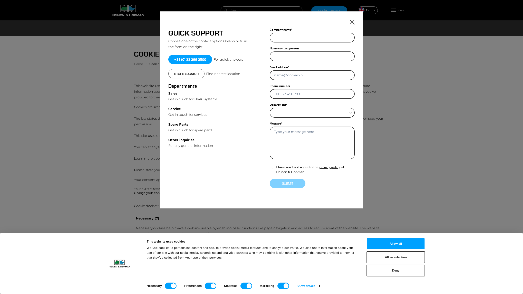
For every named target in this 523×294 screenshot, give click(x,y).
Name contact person (284, 48)
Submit (287, 183)
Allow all (396, 243)
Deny (395, 270)
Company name (281, 29)
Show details (306, 286)
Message (276, 123)
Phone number (280, 86)
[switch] (210, 286)
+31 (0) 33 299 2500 (190, 59)
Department (278, 105)
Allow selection (396, 257)
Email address (279, 67)
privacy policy (329, 167)
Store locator (186, 73)
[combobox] (272, 112)
